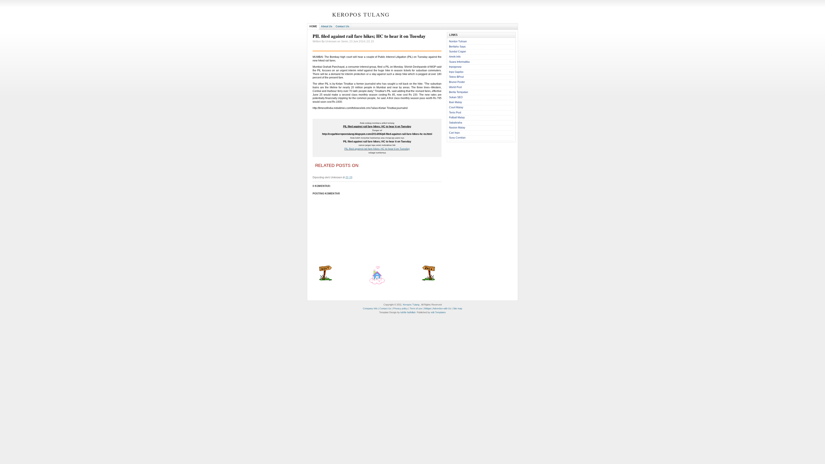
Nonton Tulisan (458, 41)
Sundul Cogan (457, 51)
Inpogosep (455, 66)
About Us (326, 26)
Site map (457, 308)
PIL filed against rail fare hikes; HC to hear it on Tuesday (377, 148)
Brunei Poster (457, 82)
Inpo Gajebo (456, 71)
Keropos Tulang (361, 14)
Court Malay (456, 107)
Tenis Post (455, 112)
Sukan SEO (456, 97)
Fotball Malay (457, 117)
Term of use (416, 308)
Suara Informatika (459, 61)
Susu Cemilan (457, 137)
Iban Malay (455, 102)
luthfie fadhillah (408, 312)
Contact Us (342, 26)
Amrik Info (455, 56)
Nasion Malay (457, 127)
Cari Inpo (454, 132)
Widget (427, 308)
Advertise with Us (442, 308)
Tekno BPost (456, 76)
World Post (455, 87)
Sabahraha (455, 122)
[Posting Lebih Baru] (325, 279)
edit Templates (438, 312)
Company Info (370, 308)
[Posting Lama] (428, 279)
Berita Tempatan (458, 92)
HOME (313, 26)
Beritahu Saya (457, 46)
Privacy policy (400, 308)
